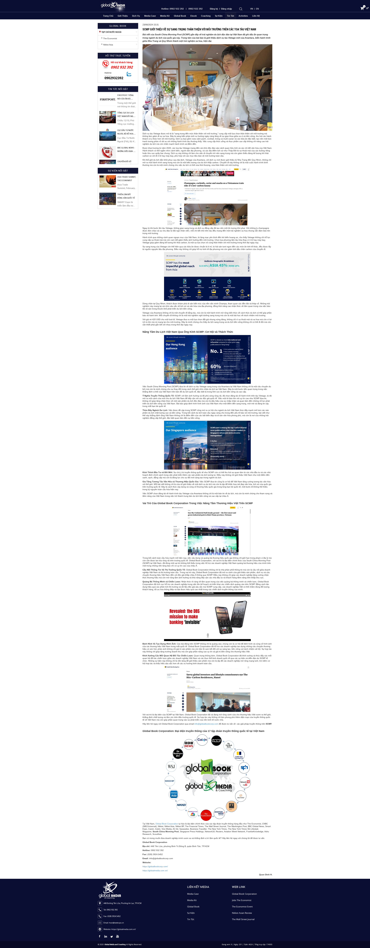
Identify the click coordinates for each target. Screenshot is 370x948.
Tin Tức (190, 919)
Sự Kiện (191, 912)
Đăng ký (214, 8)
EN (257, 8)
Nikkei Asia (108, 45)
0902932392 (113, 78)
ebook (193, 15)
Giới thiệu (123, 15)
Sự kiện (219, 15)
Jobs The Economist (241, 900)
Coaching (206, 15)
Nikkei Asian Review (242, 912)
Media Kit (165, 15)
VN (251, 8)
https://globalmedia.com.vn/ (155, 870)
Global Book (180, 15)
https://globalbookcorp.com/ (155, 866)
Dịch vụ (136, 15)
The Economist (110, 38)
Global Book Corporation (167, 824)
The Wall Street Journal (243, 919)
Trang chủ (108, 15)
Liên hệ (256, 15)
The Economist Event (242, 906)
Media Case (150, 15)
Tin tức (230, 15)
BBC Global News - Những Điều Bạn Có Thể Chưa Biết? (126, 151)
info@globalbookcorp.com (206, 724)
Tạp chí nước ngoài (111, 32)
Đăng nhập (226, 8)
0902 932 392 (122, 67)
